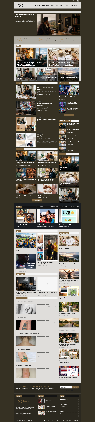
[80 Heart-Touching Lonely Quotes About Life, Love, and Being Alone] (68, 74)
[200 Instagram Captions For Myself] (69, 307)
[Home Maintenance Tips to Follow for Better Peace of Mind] (47, 284)
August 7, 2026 (70, 105)
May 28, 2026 (66, 379)
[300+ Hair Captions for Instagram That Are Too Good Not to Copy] (63, 57)
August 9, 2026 (62, 99)
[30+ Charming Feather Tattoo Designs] (26, 309)
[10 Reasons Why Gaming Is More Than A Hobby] (69, 90)
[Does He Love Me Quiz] (41, 401)
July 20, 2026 (73, 330)
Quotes (61, 261)
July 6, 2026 (23, 226)
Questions (70, 206)
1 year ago (48, 407)
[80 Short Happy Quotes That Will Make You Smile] (69, 291)
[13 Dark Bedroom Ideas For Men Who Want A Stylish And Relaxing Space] (26, 284)
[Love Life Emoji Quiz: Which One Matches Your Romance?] (41, 407)
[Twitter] (68, 1)
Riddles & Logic (76, 206)
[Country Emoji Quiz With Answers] (69, 216)
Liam (17, 197)
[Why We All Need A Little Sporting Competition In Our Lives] (47, 247)
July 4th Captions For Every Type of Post (68, 377)
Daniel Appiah (19, 252)
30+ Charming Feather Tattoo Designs (25, 301)
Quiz (17, 222)
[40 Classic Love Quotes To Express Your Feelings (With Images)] (69, 354)
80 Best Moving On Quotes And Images (67, 329)
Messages (61, 342)
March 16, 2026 (51, 226)
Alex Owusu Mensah (20, 165)
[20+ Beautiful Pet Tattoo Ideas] (26, 373)
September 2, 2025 (23, 271)
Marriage (50, 148)
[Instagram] (72, 1)
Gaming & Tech (62, 94)
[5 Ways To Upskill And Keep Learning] (26, 74)
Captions (61, 245)
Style (50, 82)
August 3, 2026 (45, 182)
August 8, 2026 (25, 252)
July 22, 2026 (44, 110)
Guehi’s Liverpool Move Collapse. (23, 270)
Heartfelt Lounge (63, 358)
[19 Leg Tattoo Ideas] (26, 325)
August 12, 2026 (70, 150)
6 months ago (48, 400)
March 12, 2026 (66, 226)
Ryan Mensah (62, 250)
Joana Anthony (62, 347)
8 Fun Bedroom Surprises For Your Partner (46, 195)
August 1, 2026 (68, 315)
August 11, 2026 (47, 165)
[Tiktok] (75, 1)
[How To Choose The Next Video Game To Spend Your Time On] (62, 110)
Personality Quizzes (63, 206)
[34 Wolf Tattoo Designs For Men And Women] (26, 341)
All (42, 82)
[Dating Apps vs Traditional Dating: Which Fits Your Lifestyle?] (26, 173)
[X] (73, 1)
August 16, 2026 (28, 165)
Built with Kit (69, 390)
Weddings (55, 148)
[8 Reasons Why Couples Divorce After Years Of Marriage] (31, 57)
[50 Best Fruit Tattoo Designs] (26, 357)
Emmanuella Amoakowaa (42, 226)
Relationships (19, 160)
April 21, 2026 (45, 265)
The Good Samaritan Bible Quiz (22, 224)
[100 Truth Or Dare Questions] (47, 216)
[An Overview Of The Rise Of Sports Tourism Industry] (26, 240)
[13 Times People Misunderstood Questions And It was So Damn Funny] (47, 74)
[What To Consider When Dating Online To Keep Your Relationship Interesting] (47, 173)
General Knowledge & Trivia (54, 206)
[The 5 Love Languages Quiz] (41, 413)
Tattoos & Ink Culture (41, 304)
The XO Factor (21, 420)
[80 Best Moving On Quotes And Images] (69, 323)
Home (17, 290)
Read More (20, 409)
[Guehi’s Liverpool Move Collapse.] (26, 261)
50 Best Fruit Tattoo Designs (23, 349)
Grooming (69, 411)
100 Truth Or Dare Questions (43, 224)
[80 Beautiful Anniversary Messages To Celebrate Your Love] (69, 338)
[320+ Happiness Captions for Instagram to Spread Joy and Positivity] (69, 274)
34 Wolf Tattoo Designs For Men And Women (27, 333)
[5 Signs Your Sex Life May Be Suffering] (26, 189)
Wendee (39, 110)
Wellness (46, 82)
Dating (47, 148)
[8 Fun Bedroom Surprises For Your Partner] (47, 189)
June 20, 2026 (45, 197)
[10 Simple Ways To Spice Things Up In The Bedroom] (47, 156)
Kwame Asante (40, 94)
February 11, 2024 (45, 295)
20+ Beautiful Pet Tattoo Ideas (23, 365)
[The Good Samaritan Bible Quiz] (26, 216)
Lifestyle (40, 101)
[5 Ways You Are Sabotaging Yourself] (26, 140)
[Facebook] (67, 1)
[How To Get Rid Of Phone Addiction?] (26, 108)
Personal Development (42, 85)
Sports (17, 247)
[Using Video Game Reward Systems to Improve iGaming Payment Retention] (62, 104)
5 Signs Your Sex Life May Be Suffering (24, 195)
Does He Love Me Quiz (49, 399)
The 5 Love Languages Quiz (50, 411)
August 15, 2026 (70, 132)
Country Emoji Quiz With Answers (66, 224)
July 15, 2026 (22, 197)
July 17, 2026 (69, 347)
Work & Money (54, 82)
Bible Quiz (46, 206)
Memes (69, 416)
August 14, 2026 (47, 94)
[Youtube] (70, 1)
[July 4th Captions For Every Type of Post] (69, 371)
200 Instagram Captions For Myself (67, 313)
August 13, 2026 (70, 144)
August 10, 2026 (26, 182)
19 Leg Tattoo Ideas (21, 317)
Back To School (40, 206)
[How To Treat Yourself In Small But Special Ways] (26, 124)
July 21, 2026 (70, 111)
